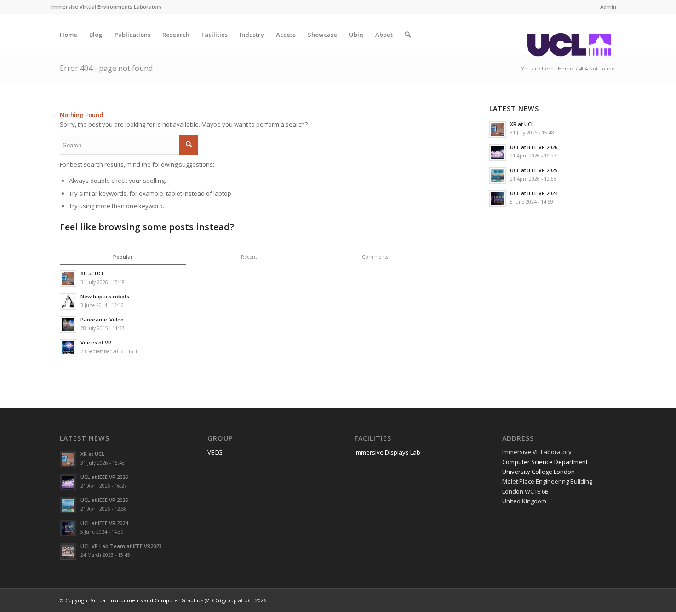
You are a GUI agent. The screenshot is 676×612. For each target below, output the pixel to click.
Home (565, 68)
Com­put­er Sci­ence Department (545, 462)
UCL (249, 600)
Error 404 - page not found (106, 68)
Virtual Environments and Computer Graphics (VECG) (156, 600)
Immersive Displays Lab (387, 452)
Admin (608, 6)
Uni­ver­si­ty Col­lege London (538, 471)
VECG (215, 452)
